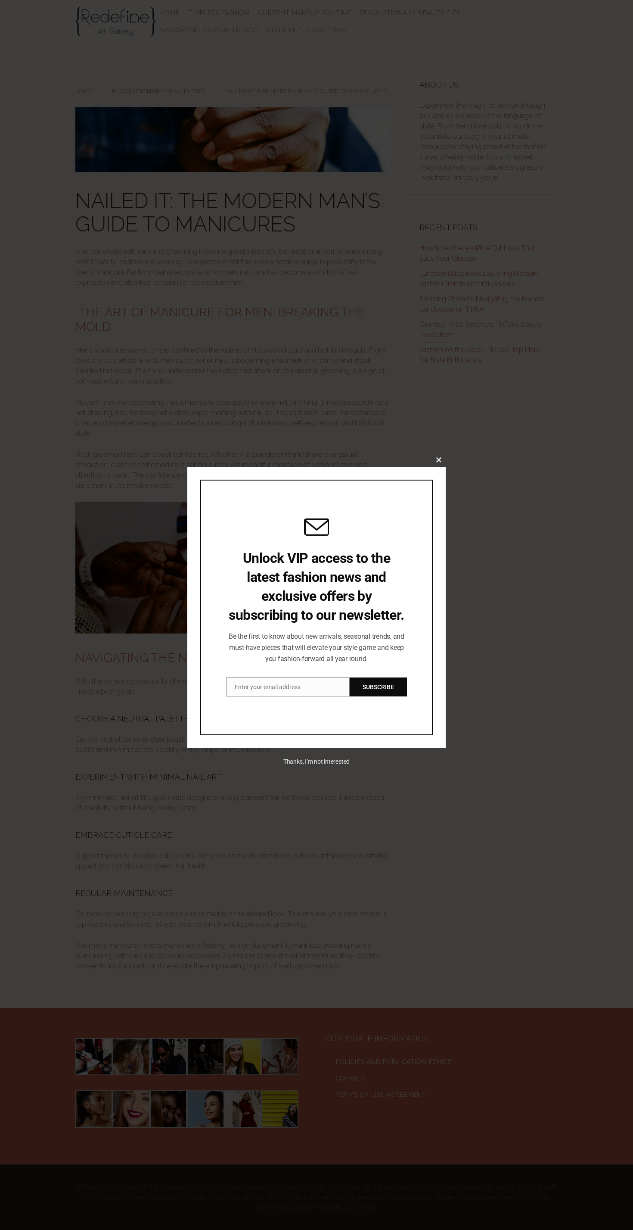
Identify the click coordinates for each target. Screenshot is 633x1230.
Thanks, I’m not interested (316, 761)
